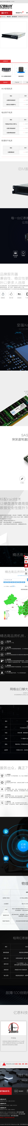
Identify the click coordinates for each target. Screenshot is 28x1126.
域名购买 (21, 1091)
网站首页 (9, 16)
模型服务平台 (19, 12)
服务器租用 (14, 16)
